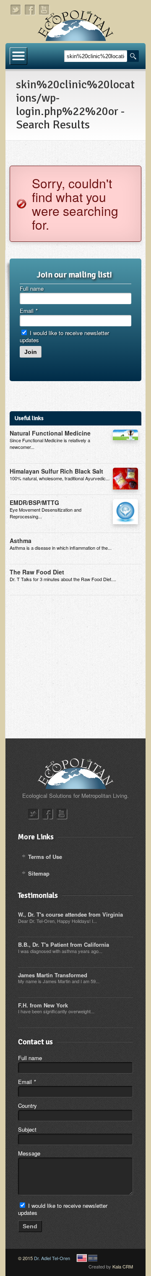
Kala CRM (122, 1266)
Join (30, 351)
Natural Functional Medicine (50, 433)
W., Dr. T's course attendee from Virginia (70, 914)
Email (28, 311)
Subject (27, 1129)
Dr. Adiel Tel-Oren (52, 1258)
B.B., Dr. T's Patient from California (63, 944)
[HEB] (92, 1258)
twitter (16, 10)
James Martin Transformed (52, 975)
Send (30, 1226)
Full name (32, 288)
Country (27, 1105)
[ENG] (81, 1258)
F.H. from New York (43, 1005)
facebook (30, 10)
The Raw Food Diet (37, 572)
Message (29, 1153)
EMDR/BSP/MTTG (34, 502)
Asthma (20, 540)
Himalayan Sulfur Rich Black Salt (56, 471)
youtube (44, 10)
